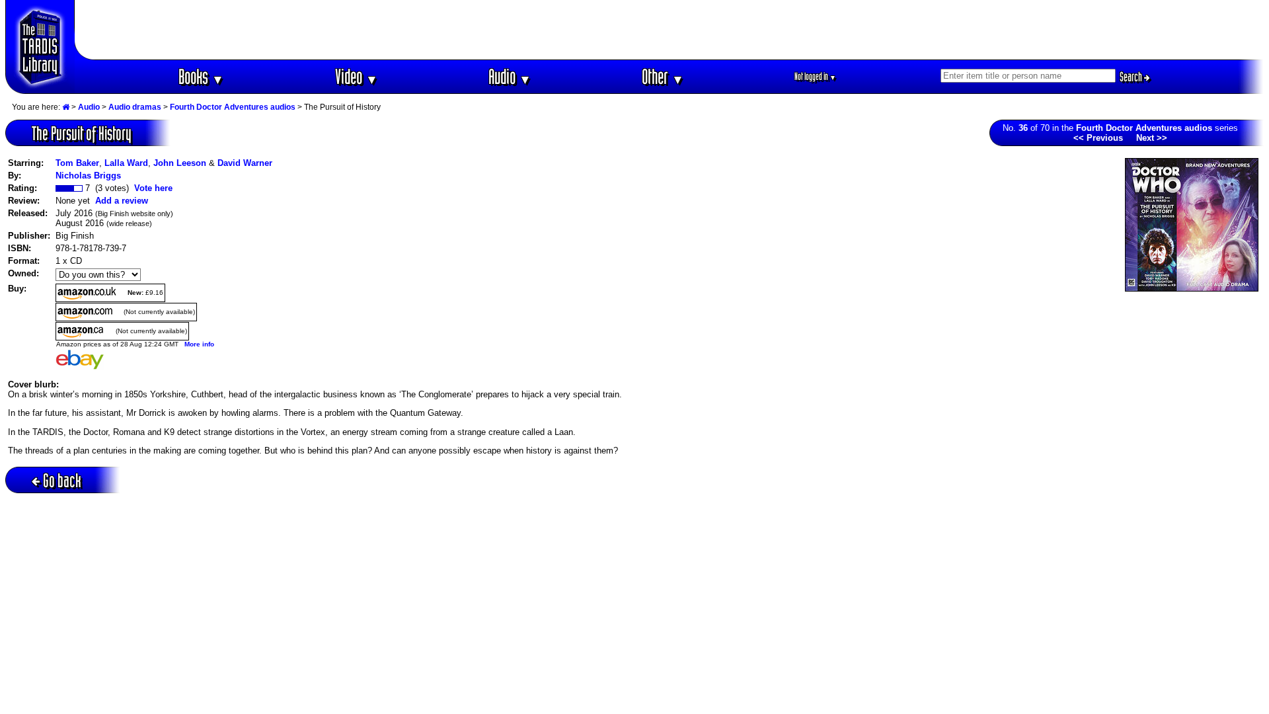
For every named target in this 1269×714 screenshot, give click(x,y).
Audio (509, 76)
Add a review (121, 201)
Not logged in (815, 76)
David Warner (244, 163)
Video (356, 76)
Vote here (153, 188)
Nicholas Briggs (88, 175)
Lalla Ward (126, 163)
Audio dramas (134, 107)
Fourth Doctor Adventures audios (232, 107)
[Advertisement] (669, 30)
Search (1132, 76)
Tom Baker (77, 163)
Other (663, 76)
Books (201, 76)
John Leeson (179, 163)
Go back (62, 480)
